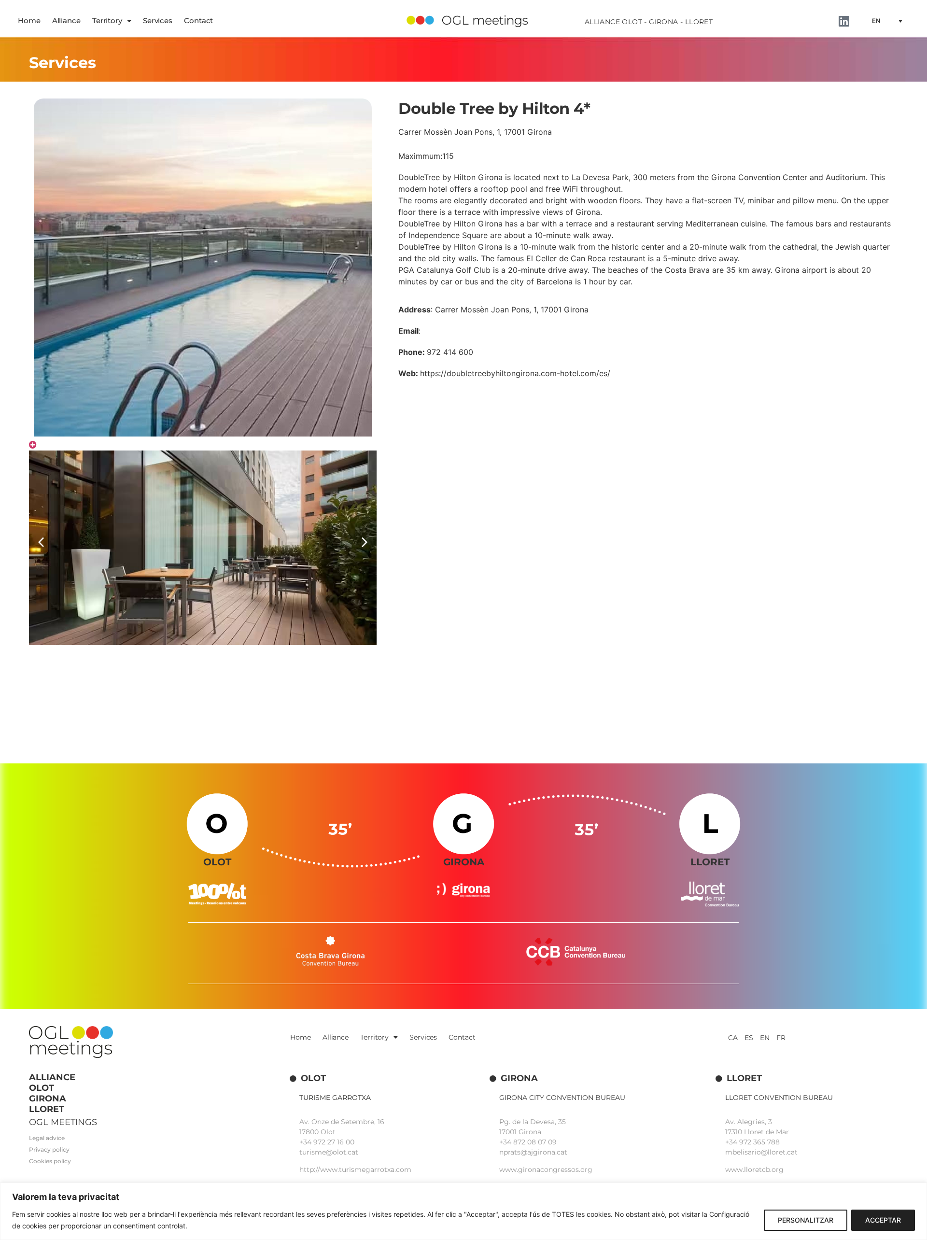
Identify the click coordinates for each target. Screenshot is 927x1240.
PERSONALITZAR (805, 1220)
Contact (198, 20)
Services (157, 20)
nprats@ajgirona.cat (533, 1152)
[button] (364, 542)
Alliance (66, 20)
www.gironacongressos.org (545, 1169)
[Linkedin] (844, 21)
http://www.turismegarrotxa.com (355, 1169)
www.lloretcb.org (754, 1169)
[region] (463, 1211)
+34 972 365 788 (752, 1142)
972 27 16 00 (333, 1142)
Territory (107, 20)
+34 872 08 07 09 (528, 1142)
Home (29, 20)
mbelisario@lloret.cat (761, 1152)
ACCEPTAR (883, 1220)
